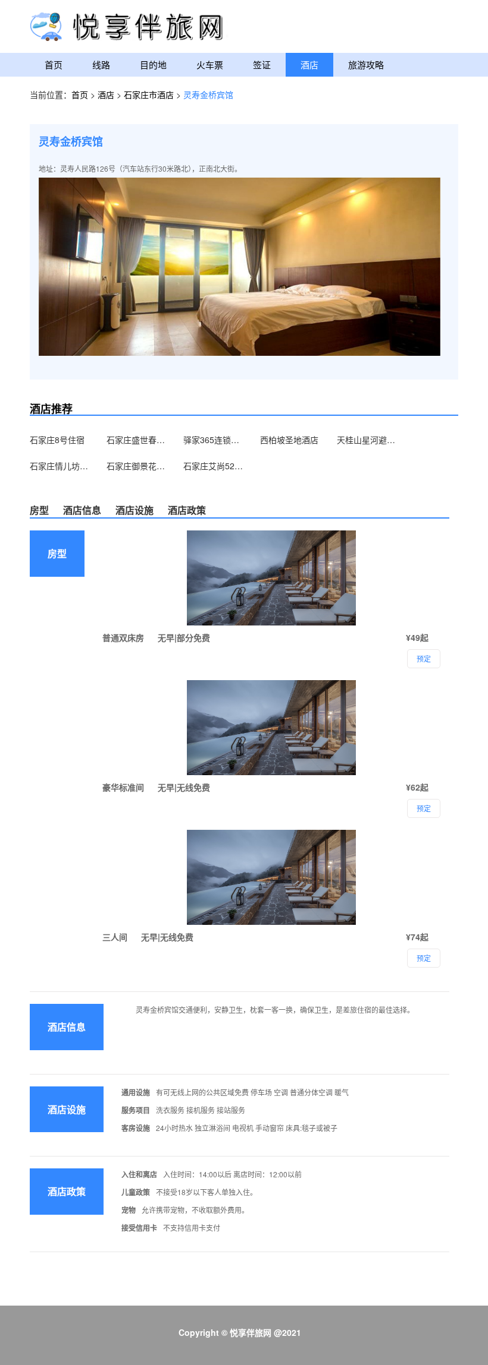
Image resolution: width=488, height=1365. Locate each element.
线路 (101, 64)
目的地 (153, 64)
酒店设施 (134, 510)
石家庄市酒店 (150, 94)
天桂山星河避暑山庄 (366, 439)
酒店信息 (82, 510)
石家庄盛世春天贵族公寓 (136, 439)
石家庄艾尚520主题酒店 (213, 466)
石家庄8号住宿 (57, 439)
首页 (53, 64)
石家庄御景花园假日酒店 (136, 466)
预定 (424, 958)
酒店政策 (187, 510)
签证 (262, 64)
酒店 (309, 64)
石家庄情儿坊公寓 (59, 466)
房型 (39, 510)
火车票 (209, 64)
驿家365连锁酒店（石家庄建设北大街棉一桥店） (213, 439)
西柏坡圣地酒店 (289, 439)
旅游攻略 (366, 64)
